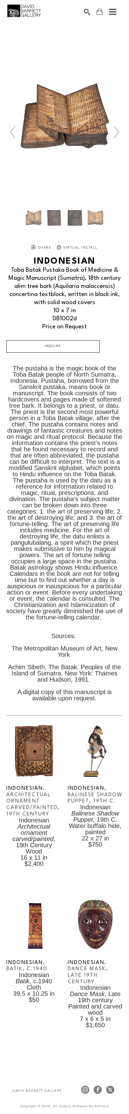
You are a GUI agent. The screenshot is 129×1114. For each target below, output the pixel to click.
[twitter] (110, 1090)
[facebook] (98, 1090)
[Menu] (112, 12)
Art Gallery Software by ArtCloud (81, 1106)
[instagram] (85, 1090)
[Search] (87, 12)
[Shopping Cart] (99, 11)
